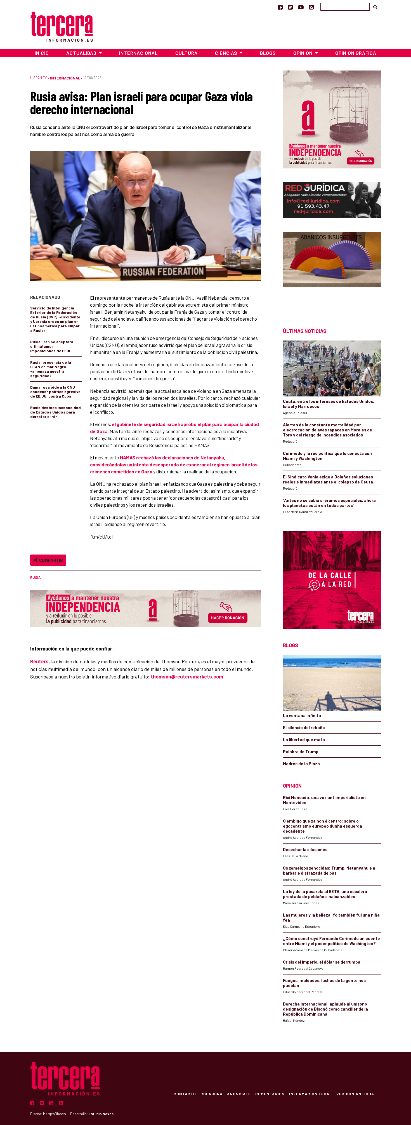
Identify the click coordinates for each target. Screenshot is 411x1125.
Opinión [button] (303, 53)
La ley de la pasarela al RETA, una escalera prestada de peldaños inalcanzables (325, 894)
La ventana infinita (302, 715)
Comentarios (270, 1093)
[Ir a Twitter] (290, 7)
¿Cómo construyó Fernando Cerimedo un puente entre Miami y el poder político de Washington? (331, 941)
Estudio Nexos (101, 1114)
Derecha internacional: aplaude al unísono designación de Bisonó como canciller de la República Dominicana (325, 1008)
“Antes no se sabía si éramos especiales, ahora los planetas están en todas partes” (329, 503)
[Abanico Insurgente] (332, 270)
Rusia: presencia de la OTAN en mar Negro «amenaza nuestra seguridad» (50, 369)
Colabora (211, 1093)
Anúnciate (239, 1093)
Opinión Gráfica (355, 53)
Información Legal (310, 1093)
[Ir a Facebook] (280, 7)
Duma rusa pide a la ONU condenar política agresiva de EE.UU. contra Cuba (55, 391)
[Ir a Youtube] (301, 7)
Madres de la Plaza (301, 763)
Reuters (39, 661)
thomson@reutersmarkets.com (187, 676)
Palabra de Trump (300, 751)
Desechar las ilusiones (305, 849)
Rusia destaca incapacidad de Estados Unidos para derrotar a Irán (55, 412)
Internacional (138, 53)
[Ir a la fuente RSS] (311, 7)
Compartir (50, 560)
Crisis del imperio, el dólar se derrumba (321, 961)
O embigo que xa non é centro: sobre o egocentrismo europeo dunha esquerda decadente (322, 825)
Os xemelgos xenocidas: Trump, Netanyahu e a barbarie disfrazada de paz (329, 870)
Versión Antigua (355, 1093)
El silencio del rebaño (304, 727)
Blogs (268, 53)
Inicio (42, 53)
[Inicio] (61, 26)
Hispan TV (38, 78)
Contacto (185, 1093)
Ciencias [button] (226, 53)
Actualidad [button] (82, 53)
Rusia (35, 577)
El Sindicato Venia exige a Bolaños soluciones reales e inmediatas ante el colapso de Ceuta (328, 479)
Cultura (186, 53)
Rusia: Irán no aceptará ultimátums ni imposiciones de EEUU (51, 346)
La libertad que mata (304, 739)
